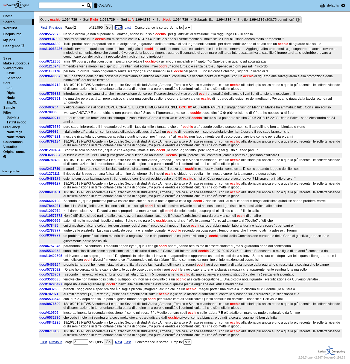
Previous (55, 27)
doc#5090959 (49, 221)
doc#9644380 (49, 44)
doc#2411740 (49, 169)
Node (11, 98)
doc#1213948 (49, 66)
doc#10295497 (50, 284)
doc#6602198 (49, 201)
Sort (6, 83)
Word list (10, 28)
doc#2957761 (49, 98)
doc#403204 (49, 107)
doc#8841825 (49, 322)
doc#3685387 (49, 155)
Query (58, 20)
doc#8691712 (49, 85)
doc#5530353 (49, 251)
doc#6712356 (49, 61)
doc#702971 (49, 294)
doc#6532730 (49, 317)
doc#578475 (49, 225)
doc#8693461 (49, 192)
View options (13, 68)
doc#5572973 (49, 34)
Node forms (16, 137)
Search (8, 22)
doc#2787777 (49, 230)
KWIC (11, 73)
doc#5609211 (49, 118)
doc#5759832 (49, 94)
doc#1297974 (49, 211)
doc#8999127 (49, 183)
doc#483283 (49, 289)
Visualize (10, 147)
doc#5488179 (49, 178)
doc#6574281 (49, 136)
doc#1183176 (49, 71)
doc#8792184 (49, 141)
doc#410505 (49, 313)
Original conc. (14, 152)
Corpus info (12, 34)
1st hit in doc (16, 122)
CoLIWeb (105, 5)
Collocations (13, 142)
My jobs (9, 40)
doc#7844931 (49, 206)
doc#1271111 (49, 174)
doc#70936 (48, 112)
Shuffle (12, 103)
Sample (9, 108)
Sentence (14, 78)
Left (10, 88)
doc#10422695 (50, 256)
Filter (7, 112)
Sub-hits (13, 117)
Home (8, 16)
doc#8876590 (49, 304)
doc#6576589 (49, 127)
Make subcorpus (16, 63)
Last (127, 27)
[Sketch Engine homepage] (20, 5)
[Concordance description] (298, 20)
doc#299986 (49, 132)
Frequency (11, 127)
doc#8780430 (49, 160)
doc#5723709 (49, 274)
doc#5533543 (49, 299)
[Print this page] (322, 5)
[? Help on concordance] (4, 157)
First (43, 27)
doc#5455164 (49, 265)
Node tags (14, 132)
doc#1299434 (49, 150)
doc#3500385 (49, 279)
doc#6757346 (49, 246)
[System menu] (343, 5)
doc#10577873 (50, 216)
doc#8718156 (49, 331)
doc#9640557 (49, 76)
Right (11, 93)
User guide (11, 46)
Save (7, 58)
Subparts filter (212, 20)
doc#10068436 (50, 49)
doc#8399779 (49, 235)
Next (118, 27)
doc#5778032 (49, 269)
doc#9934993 (49, 39)
